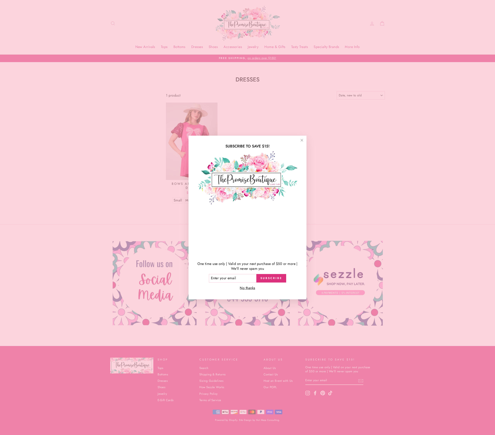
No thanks (247, 287)
